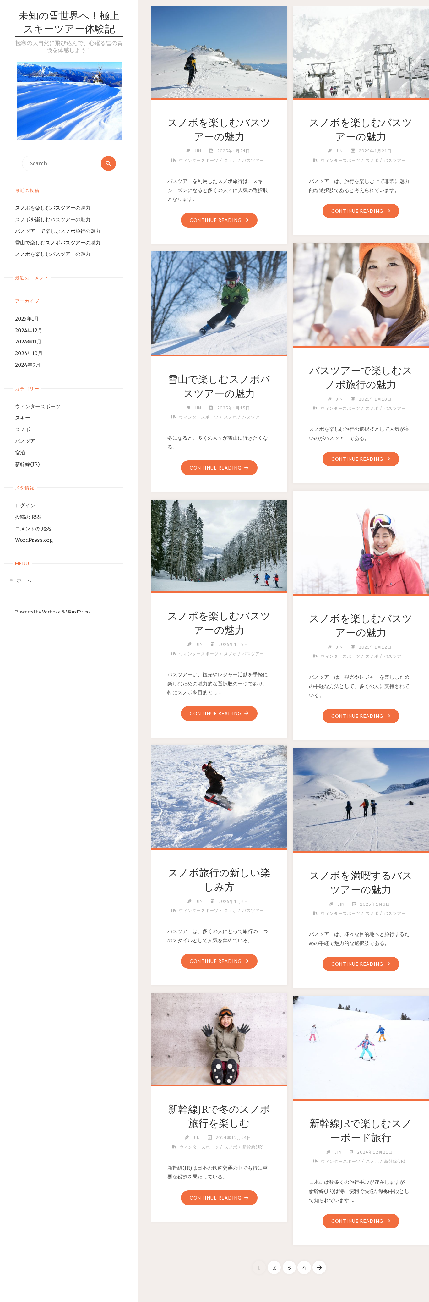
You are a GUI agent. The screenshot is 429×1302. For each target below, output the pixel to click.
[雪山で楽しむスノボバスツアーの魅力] (219, 302)
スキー (22, 418)
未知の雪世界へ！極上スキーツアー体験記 (69, 23)
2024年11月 (28, 341)
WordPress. (79, 612)
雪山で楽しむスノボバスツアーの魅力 (57, 242)
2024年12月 (28, 330)
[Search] (108, 163)
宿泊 (20, 452)
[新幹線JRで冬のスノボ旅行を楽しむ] (219, 1038)
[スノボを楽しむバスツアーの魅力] (219, 51)
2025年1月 (27, 319)
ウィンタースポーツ (37, 406)
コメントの (33, 528)
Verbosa (51, 612)
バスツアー (27, 441)
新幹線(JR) (27, 464)
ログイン (25, 505)
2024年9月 (28, 365)
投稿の (28, 517)
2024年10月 (29, 353)
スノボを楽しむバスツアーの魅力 (52, 208)
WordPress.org (34, 540)
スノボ (22, 429)
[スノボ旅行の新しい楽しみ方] (219, 795)
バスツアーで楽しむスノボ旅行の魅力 (57, 231)
